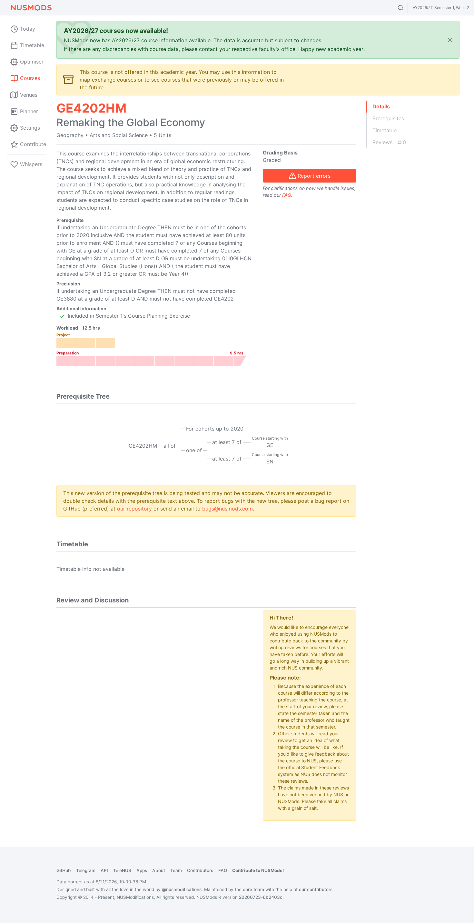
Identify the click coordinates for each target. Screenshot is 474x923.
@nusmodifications (182, 889)
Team (176, 870)
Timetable (384, 130)
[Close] (450, 40)
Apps (141, 870)
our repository (134, 508)
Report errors (314, 176)
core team (253, 889)
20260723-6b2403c (260, 897)
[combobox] (406, 8)
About (158, 870)
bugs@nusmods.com (227, 508)
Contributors (200, 870)
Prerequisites (388, 118)
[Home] (31, 7)
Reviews (389, 142)
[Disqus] (154, 691)
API (104, 870)
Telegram (85, 870)
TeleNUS (122, 870)
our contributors (315, 889)
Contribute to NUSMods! (258, 870)
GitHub (63, 870)
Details (381, 106)
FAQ (286, 195)
